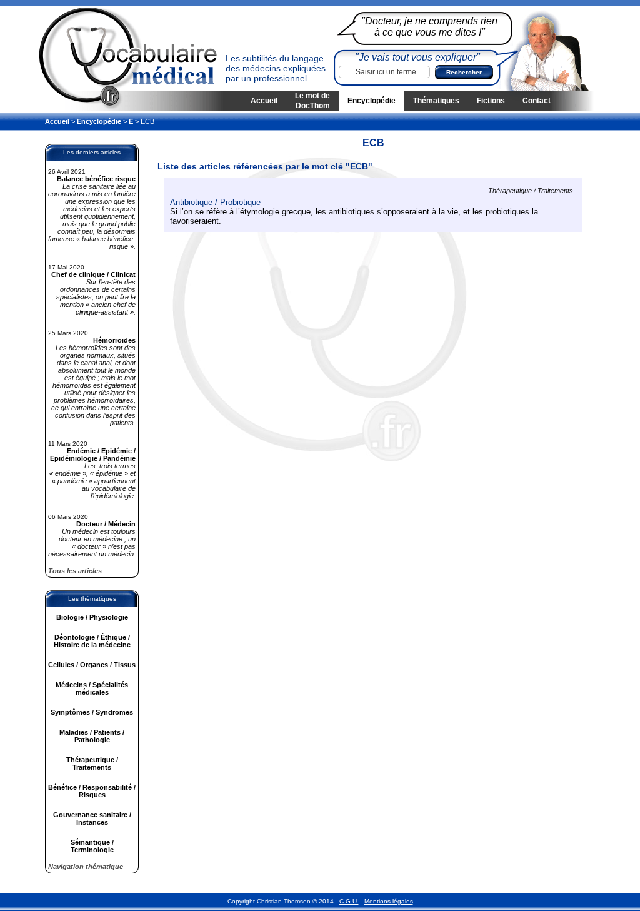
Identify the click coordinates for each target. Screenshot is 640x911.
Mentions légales (388, 901)
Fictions (491, 100)
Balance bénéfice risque (96, 179)
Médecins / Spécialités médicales (92, 688)
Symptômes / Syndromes (92, 712)
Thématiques (436, 100)
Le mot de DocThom (312, 100)
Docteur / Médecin (106, 524)
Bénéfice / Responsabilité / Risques (92, 790)
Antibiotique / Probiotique (215, 202)
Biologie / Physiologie (92, 617)
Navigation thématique (85, 866)
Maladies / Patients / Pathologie (91, 735)
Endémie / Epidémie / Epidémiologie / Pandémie (93, 454)
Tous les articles (75, 571)
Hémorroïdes (114, 340)
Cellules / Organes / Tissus (92, 664)
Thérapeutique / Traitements (92, 763)
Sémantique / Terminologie (92, 845)
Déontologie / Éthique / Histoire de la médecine (92, 640)
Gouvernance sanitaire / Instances (92, 818)
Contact (536, 100)
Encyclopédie (372, 100)
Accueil (264, 100)
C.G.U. (349, 901)
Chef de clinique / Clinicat (93, 274)
